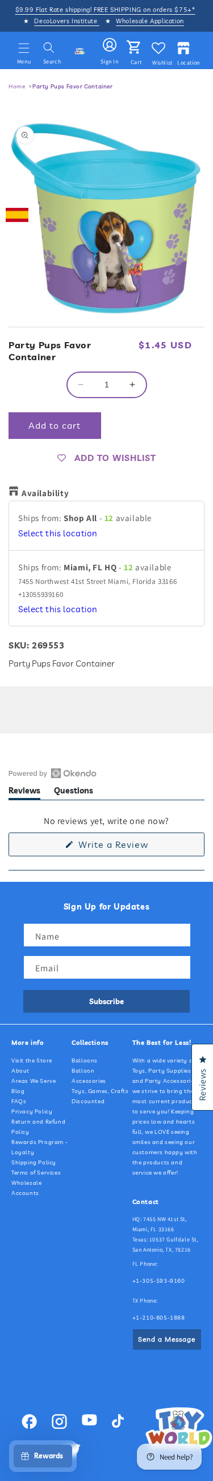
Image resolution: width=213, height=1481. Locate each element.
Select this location (58, 533)
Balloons (85, 1060)
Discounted (88, 1101)
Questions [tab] (73, 793)
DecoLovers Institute (66, 21)
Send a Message (166, 1339)
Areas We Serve (33, 1081)
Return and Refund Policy (38, 1127)
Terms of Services (36, 1172)
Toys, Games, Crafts (100, 1091)
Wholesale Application (150, 21)
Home (17, 86)
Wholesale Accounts (26, 1188)
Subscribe (106, 1001)
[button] (23, 48)
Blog (17, 1091)
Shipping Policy (33, 1162)
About (20, 1070)
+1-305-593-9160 (158, 1280)
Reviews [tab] (24, 793)
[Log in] (109, 45)
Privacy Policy (31, 1111)
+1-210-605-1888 (158, 1317)
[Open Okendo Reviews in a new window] (53, 773)
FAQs (18, 1101)
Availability (45, 493)
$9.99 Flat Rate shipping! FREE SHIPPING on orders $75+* (105, 10)
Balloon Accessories (89, 1076)
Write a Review (131, 847)
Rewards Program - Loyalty (39, 1147)
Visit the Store (31, 1060)
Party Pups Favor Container (72, 86)
